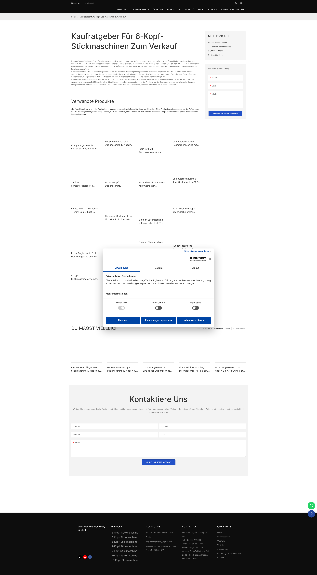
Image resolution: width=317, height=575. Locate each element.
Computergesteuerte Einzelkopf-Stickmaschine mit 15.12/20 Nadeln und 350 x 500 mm (84, 147)
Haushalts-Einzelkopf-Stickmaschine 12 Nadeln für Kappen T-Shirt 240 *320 (118, 143)
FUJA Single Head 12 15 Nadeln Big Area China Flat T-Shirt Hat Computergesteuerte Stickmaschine (85, 255)
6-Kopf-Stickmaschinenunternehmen (85, 277)
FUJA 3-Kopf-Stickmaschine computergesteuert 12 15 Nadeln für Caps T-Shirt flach (118, 184)
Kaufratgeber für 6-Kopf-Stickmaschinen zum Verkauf (102, 17)
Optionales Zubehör (222, 328)
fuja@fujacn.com (195, 547)
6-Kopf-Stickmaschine (124, 550)
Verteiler (221, 545)
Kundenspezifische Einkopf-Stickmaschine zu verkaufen (186, 247)
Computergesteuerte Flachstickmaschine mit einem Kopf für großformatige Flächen (184, 143)
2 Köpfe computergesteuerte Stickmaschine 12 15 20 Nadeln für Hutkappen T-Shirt (84, 184)
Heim (219, 532)
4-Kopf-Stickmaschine (124, 546)
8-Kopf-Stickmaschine (124, 555)
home (73, 17)
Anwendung (222, 549)
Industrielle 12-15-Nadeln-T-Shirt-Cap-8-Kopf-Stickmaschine (84, 210)
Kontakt (220, 558)
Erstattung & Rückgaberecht (229, 553)
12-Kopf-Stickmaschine (124, 560)
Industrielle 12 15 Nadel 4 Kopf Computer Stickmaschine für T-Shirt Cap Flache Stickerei (152, 184)
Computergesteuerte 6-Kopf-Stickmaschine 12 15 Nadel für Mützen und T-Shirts (185, 180)
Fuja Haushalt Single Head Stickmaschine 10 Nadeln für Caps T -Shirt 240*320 (86, 369)
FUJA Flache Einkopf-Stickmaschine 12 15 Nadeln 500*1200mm (183, 210)
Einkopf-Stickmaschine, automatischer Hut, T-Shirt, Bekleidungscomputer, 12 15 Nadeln (152, 221)
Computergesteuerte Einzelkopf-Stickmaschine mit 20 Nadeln (156, 369)
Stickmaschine (239, 328)
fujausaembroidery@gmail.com (159, 542)
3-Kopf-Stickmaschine (124, 541)
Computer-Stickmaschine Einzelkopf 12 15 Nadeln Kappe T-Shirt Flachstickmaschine (118, 218)
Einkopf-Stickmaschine (124, 532)
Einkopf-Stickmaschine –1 (152, 242)
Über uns (221, 541)
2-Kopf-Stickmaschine (124, 537)
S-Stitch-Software (204, 328)
